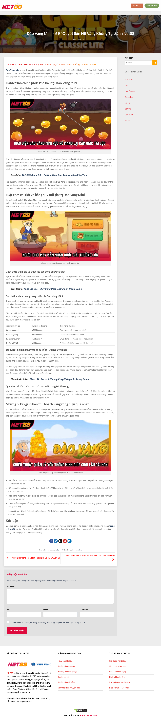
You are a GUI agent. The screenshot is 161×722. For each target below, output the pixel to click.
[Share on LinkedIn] (69, 541)
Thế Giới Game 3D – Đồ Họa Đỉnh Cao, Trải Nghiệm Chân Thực (55, 175)
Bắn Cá (128, 109)
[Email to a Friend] (60, 541)
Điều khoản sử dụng (117, 671)
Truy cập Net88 (65, 661)
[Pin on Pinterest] (65, 541)
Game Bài (129, 97)
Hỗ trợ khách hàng (117, 677)
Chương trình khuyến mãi (69, 688)
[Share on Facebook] (51, 541)
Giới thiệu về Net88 (117, 661)
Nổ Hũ (127, 103)
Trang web (84, 609)
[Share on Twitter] (56, 541)
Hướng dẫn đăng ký (66, 666)
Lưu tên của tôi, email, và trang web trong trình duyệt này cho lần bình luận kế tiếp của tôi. (49, 623)
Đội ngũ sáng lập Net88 (119, 682)
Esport (128, 85)
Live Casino (130, 91)
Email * (46, 609)
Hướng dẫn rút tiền (66, 682)
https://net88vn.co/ (88, 715)
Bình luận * (11, 586)
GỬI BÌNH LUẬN (17, 630)
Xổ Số (127, 120)
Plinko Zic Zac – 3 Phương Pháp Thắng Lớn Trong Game (52, 288)
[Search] (154, 62)
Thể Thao (129, 79)
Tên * (9, 609)
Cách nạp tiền (64, 677)
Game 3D (80, 29)
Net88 (11, 64)
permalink (78, 550)
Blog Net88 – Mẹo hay (119, 688)
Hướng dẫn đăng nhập (67, 671)
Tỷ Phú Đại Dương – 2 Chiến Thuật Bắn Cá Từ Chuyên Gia (35, 558)
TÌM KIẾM (129, 58)
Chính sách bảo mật (117, 666)
